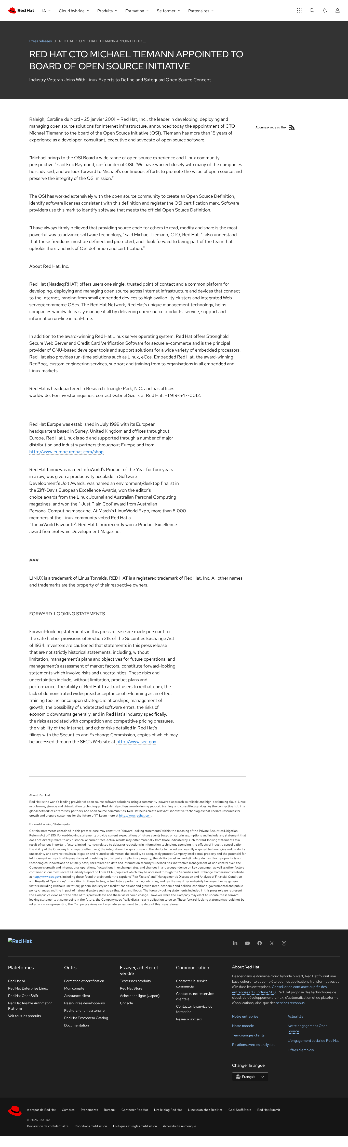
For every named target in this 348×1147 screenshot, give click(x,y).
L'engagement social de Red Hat (313, 1040)
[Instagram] (284, 945)
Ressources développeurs (84, 1003)
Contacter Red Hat (135, 1110)
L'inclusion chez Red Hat (205, 1110)
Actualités (295, 1016)
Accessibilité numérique (179, 1126)
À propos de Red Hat (41, 1110)
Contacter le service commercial (192, 984)
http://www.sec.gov (136, 741)
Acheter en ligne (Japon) (140, 995)
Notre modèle (243, 1025)
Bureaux (109, 1110)
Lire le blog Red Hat (168, 1110)
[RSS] (292, 127)
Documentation (76, 1025)
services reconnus (290, 1003)
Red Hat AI (16, 981)
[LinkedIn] (235, 945)
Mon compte (74, 988)
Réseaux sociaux (189, 1019)
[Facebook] (260, 945)
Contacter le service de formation (194, 1009)
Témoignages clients (248, 1035)
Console (126, 1003)
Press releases (40, 41)
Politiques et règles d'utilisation (135, 1126)
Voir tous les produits (24, 1015)
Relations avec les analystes (253, 1044)
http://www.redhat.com (135, 815)
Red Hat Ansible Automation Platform (30, 1006)
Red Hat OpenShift (23, 995)
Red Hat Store (131, 988)
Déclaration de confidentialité (48, 1126)
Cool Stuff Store (240, 1110)
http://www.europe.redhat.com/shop (66, 452)
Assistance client (77, 995)
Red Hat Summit (268, 1110)
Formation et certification (84, 981)
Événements (89, 1110)
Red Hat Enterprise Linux (28, 988)
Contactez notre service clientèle (195, 996)
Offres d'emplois (301, 1050)
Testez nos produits (135, 981)
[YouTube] (247, 945)
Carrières (68, 1110)
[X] (272, 945)
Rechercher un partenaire (84, 1010)
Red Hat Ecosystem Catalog (86, 1018)
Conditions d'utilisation (91, 1126)
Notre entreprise (245, 1016)
